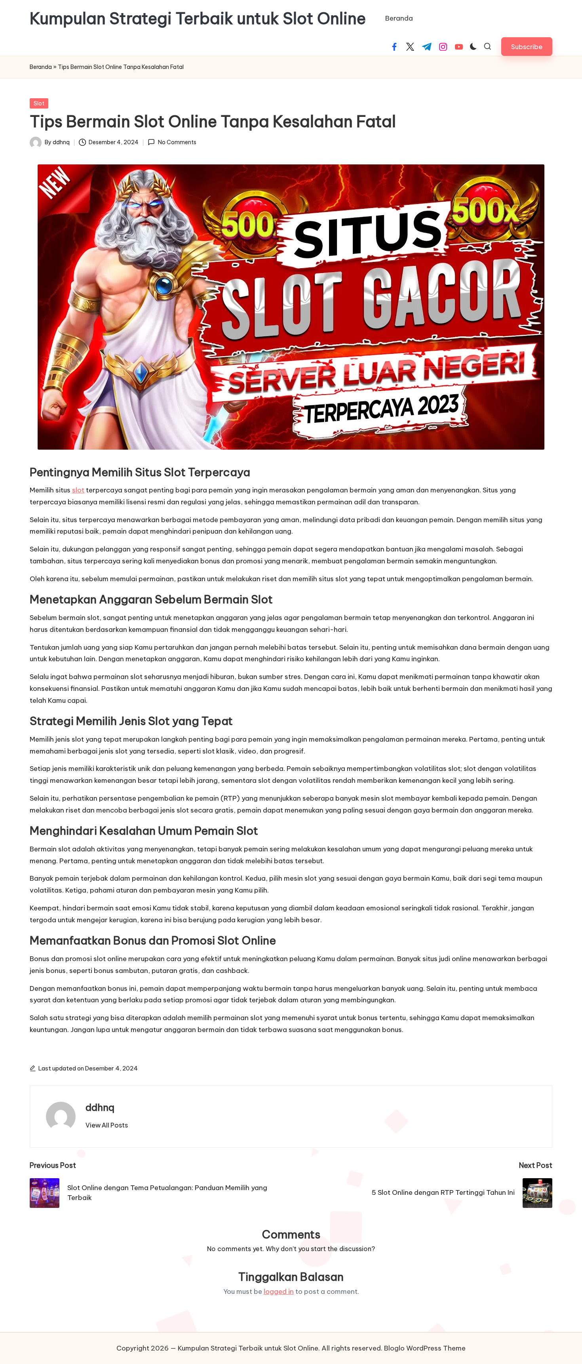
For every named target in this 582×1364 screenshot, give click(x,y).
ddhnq (100, 1107)
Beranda (41, 67)
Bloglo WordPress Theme (425, 1348)
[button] (526, 46)
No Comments (177, 142)
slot (78, 490)
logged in (279, 1291)
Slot (39, 103)
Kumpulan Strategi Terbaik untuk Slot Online (198, 18)
